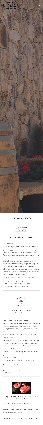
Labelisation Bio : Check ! (21, 238)
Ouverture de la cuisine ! (21, 310)
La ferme (25, 398)
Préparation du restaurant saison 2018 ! (21, 396)
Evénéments (25, 240)
